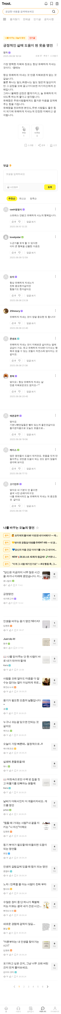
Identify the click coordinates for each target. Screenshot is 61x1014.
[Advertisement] (30, 28)
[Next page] (47, 987)
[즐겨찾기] (37, 528)
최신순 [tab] (22, 198)
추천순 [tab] (11, 198)
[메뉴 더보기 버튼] (4, 19)
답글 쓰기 (31, 221)
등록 (50, 187)
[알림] (46, 4)
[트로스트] (6, 4)
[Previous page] (14, 987)
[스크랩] (52, 4)
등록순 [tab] (33, 198)
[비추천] (19, 221)
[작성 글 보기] (57, 4)
